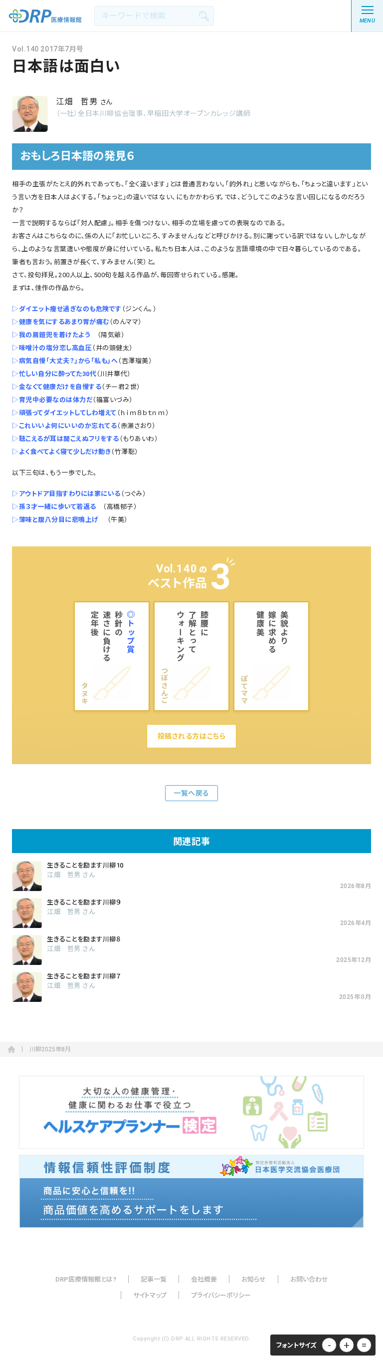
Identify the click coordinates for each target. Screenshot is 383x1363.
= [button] (364, 1345)
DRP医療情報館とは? (85, 1279)
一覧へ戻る (191, 793)
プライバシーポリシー (221, 1295)
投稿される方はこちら (192, 736)
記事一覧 (154, 1279)
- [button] (329, 1345)
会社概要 (204, 1279)
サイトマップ (150, 1295)
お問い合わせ (309, 1279)
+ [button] (347, 1345)
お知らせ (253, 1279)
